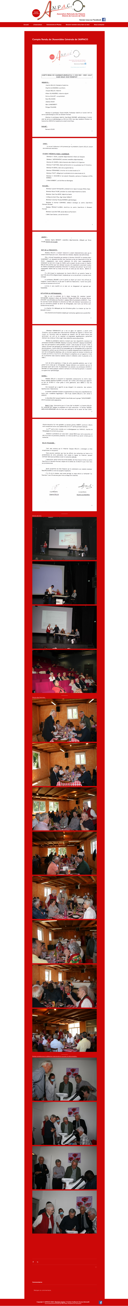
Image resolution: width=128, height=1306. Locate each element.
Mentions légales (60, 1302)
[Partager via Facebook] (33, 1262)
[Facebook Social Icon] (103, 19)
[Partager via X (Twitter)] (37, 1262)
